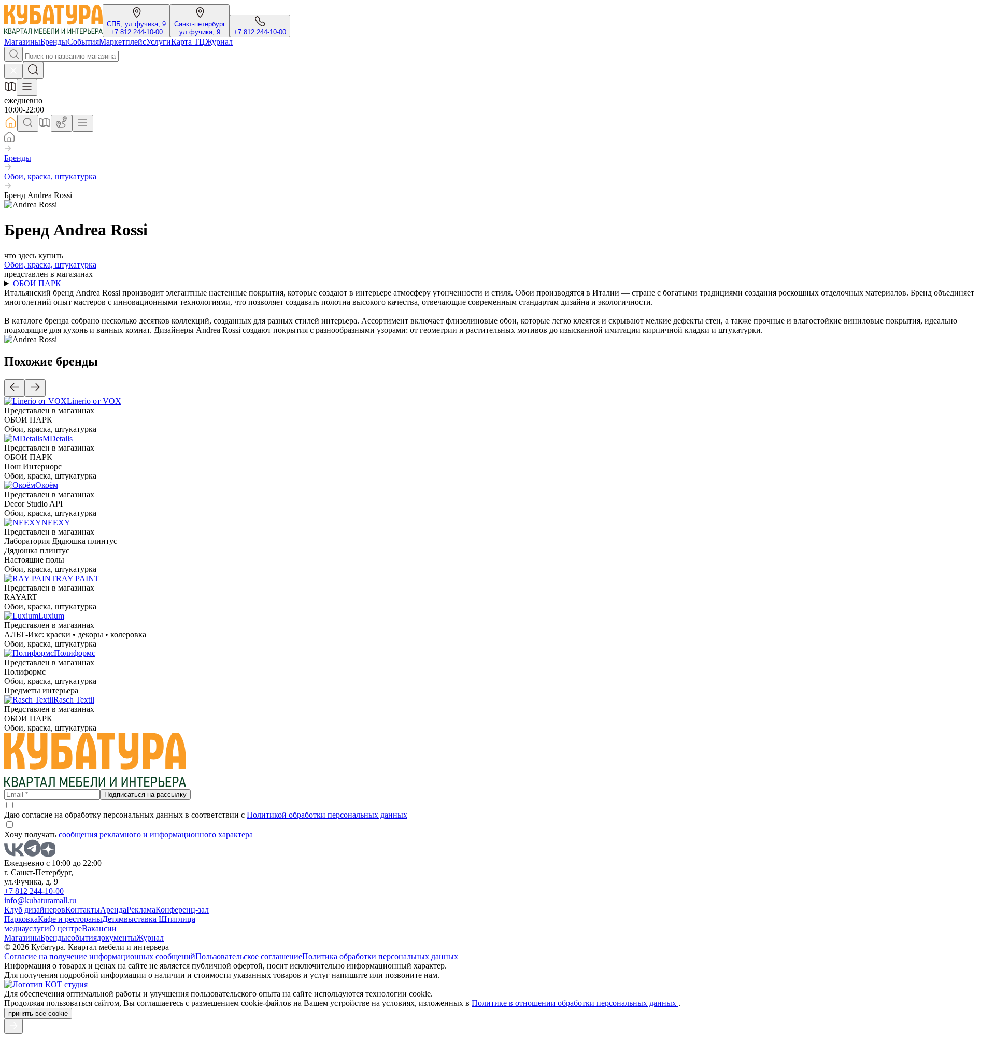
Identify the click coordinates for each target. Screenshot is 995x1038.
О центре (65, 928)
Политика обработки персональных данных (380, 956)
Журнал (219, 41)
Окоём (46, 485)
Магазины (22, 41)
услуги (37, 928)
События (83, 41)
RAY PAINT (78, 578)
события (82, 937)
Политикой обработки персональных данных (327, 814)
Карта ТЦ (188, 41)
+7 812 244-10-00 (136, 32)
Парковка (21, 919)
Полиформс (74, 653)
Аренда (113, 909)
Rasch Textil (73, 699)
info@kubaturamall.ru (40, 900)
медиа (14, 928)
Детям (113, 919)
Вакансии (99, 928)
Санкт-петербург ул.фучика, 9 (199, 28)
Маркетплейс (122, 41)
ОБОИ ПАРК (37, 283)
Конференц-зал (182, 909)
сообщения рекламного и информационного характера (156, 834)
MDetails (57, 438)
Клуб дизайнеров (34, 909)
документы (116, 937)
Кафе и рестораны (70, 919)
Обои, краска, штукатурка (50, 176)
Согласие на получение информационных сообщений (99, 956)
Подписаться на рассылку (145, 794)
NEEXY (55, 522)
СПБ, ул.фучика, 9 (136, 24)
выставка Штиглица (159, 919)
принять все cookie (38, 1013)
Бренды (53, 41)
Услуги (158, 41)
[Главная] (9, 139)
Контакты (82, 909)
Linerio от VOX (94, 401)
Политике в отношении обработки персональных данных (575, 1003)
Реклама (140, 909)
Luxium (51, 615)
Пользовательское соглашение (248, 956)
